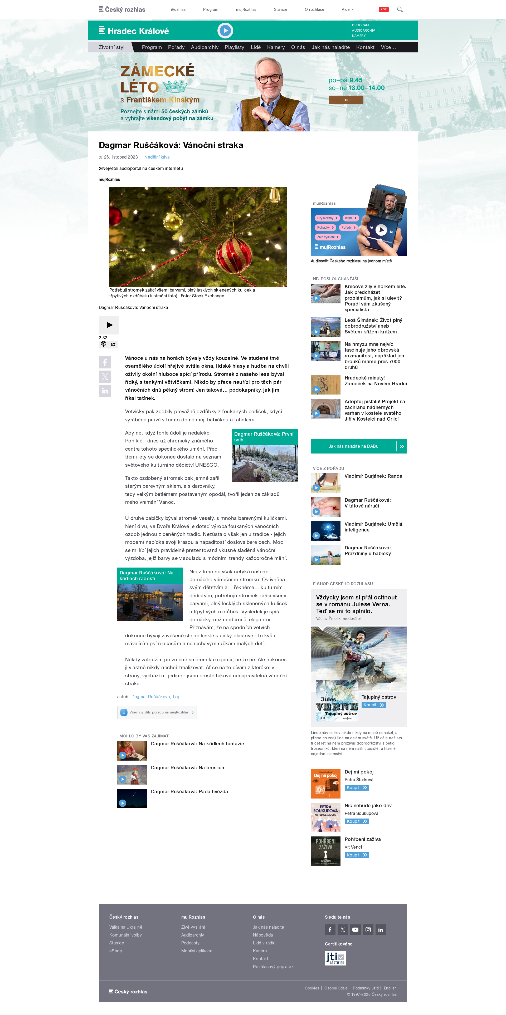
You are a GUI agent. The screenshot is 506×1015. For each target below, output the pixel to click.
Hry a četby (325, 218)
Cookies (312, 988)
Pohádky (323, 227)
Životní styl (112, 47)
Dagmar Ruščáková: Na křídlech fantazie (197, 743)
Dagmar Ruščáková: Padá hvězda (189, 791)
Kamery (359, 36)
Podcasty (190, 942)
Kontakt (365, 47)
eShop (115, 950)
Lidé (256, 47)
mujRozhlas (246, 9)
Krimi (349, 218)
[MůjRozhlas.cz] (109, 180)
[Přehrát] (109, 325)
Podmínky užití (366, 988)
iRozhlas (178, 9)
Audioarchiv (363, 30)
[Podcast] (103, 344)
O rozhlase (314, 9)
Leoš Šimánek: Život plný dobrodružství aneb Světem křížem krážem (373, 325)
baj (176, 696)
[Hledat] (400, 9)
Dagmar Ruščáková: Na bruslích (187, 767)
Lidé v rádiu (264, 942)
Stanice (280, 9)
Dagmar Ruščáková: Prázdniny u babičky (368, 550)
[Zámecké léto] (253, 91)
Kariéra (260, 950)
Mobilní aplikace (197, 950)
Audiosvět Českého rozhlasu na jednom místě (351, 261)
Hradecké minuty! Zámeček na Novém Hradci (376, 380)
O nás (298, 47)
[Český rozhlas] (122, 9)
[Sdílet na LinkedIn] (105, 391)
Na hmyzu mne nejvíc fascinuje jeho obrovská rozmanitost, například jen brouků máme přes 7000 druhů (374, 355)
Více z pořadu (328, 468)
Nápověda (263, 935)
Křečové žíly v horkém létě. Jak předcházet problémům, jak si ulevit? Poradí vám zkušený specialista (375, 298)
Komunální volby (125, 935)
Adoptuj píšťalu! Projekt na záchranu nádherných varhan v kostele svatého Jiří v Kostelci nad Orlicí (375, 410)
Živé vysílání (326, 237)
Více (388, 47)
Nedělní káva (157, 157)
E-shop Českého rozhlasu (343, 584)
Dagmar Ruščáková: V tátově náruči (368, 503)
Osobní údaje (336, 988)
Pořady (176, 47)
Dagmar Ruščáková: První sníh (263, 436)
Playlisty (234, 47)
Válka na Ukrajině (125, 927)
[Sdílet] (113, 344)
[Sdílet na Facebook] (105, 362)
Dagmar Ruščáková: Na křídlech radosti (147, 575)
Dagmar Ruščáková (151, 696)
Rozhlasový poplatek (273, 966)
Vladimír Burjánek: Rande (373, 476)
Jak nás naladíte (331, 47)
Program (210, 9)
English (390, 988)
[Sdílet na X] (105, 377)
